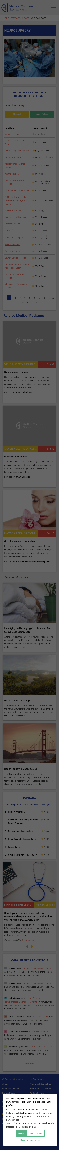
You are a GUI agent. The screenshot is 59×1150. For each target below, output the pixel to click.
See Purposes (36, 1133)
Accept (21, 1133)
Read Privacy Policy (30, 1140)
